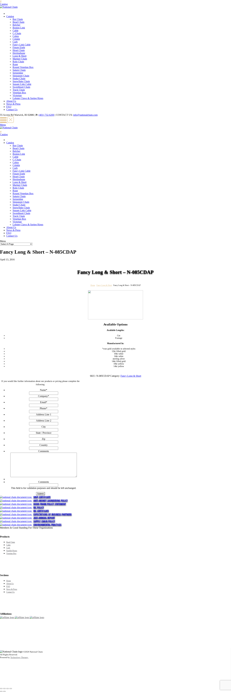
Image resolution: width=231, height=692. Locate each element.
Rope (15, 64)
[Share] (4, 688)
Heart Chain (19, 50)
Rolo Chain (18, 61)
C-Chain (17, 33)
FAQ (8, 106)
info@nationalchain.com (85, 115)
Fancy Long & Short (104, 285)
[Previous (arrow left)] (1, 691)
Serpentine (18, 73)
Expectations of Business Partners (52, 514)
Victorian (17, 95)
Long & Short (19, 56)
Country (43, 445)
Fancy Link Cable (21, 44)
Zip (43, 439)
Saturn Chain (19, 70)
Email (43, 402)
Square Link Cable (22, 84)
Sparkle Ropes (11, 551)
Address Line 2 (43, 420)
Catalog (10, 16)
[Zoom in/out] (10, 688)
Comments (43, 451)
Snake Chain (19, 78)
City (43, 426)
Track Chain (19, 89)
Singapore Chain (21, 75)
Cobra (16, 36)
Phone (43, 408)
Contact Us (11, 109)
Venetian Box (19, 92)
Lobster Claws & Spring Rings (28, 98)
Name (43, 390)
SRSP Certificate (42, 497)
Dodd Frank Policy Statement (49, 504)
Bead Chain (18, 22)
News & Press (13, 104)
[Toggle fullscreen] (7, 688)
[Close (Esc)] (1, 688)
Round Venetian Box (23, 67)
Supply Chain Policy (44, 521)
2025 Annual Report (44, 517)
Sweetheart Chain (21, 87)
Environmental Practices (47, 524)
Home (93, 285)
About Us (11, 101)
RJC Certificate (41, 511)
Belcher (16, 25)
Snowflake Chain (21, 81)
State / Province (43, 432)
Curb (15, 41)
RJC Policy (38, 507)
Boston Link (19, 27)
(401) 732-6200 (46, 115)
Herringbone (19, 53)
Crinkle (16, 39)
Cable (15, 30)
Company (43, 396)
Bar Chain (18, 19)
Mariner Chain (20, 58)
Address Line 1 (43, 414)
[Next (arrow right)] (4, 691)
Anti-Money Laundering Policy (50, 500)
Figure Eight (19, 47)
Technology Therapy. (19, 657)
